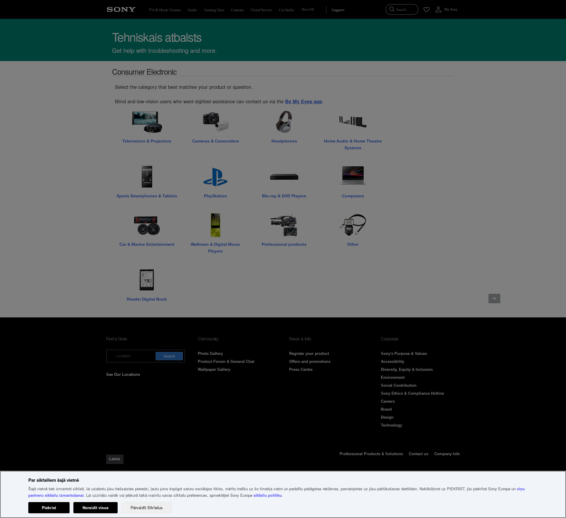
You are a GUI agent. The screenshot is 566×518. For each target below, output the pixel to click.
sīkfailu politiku (268, 495)
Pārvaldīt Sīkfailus (147, 507)
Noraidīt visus (95, 507)
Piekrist (49, 507)
